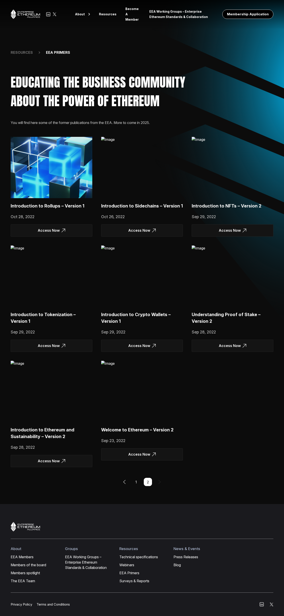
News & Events (187, 548)
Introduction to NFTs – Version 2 (226, 206)
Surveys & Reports (134, 581)
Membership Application (248, 14)
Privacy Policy (21, 604)
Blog (177, 565)
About (80, 14)
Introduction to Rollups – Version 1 (47, 206)
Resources (107, 14)
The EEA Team (23, 581)
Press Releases (186, 557)
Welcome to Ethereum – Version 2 (137, 430)
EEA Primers (129, 573)
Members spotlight (25, 573)
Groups (71, 548)
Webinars (126, 565)
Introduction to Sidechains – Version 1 (142, 206)
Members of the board (28, 565)
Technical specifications (138, 557)
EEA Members (22, 557)
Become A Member (132, 14)
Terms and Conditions (53, 604)
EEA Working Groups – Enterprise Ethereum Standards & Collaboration (178, 14)
